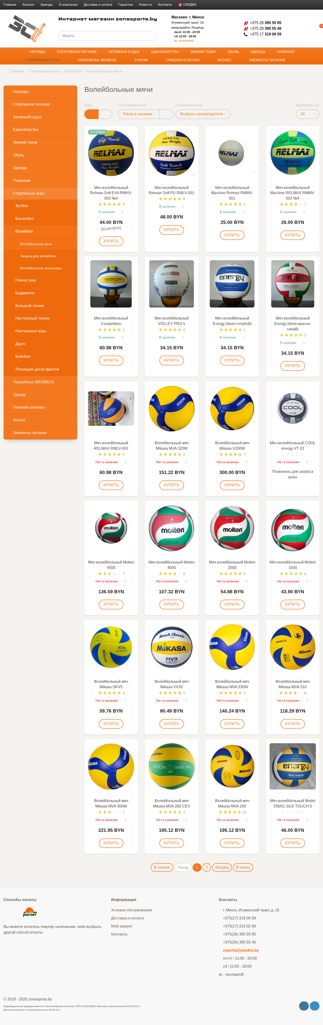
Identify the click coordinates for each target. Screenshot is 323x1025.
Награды (38, 52)
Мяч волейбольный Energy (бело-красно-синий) (292, 323)
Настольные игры (31, 331)
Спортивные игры (43, 60)
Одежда (258, 52)
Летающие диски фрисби (37, 369)
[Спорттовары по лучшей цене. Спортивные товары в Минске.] (27, 28)
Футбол (21, 206)
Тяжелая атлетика (183, 60)
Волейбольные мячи (36, 244)
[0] (314, 28)
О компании (68, 4)
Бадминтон (25, 293)
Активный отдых (124, 52)
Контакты (165, 4)
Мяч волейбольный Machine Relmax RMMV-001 (232, 193)
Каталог (28, 4)
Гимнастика (25, 280)
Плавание (286, 52)
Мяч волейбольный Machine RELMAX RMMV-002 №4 (292, 193)
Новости (145, 4)
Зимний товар (203, 52)
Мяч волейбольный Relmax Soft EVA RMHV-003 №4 (111, 193)
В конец (243, 867)
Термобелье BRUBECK (97, 60)
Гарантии (125, 4)
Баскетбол (24, 219)
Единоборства (165, 52)
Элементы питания (267, 60)
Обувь (234, 52)
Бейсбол (23, 356)
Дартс (20, 344)
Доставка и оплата (98, 4)
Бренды (47, 4)
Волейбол (73, 71)
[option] (111, 153)
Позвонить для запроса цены (292, 474)
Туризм (141, 60)
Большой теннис (29, 306)
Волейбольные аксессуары (41, 268)
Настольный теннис (32, 318)
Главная (10, 4)
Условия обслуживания (131, 910)
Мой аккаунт (122, 926)
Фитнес (224, 60)
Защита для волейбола (38, 256)
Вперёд (222, 867)
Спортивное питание (77, 52)
